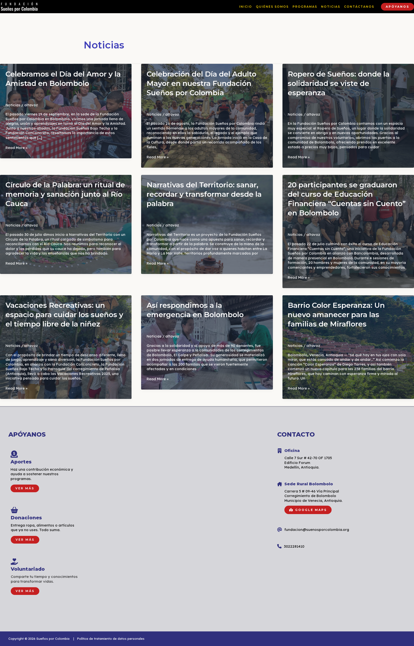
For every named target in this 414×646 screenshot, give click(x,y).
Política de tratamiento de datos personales (110, 638)
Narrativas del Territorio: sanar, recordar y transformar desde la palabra (204, 194)
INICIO (245, 6)
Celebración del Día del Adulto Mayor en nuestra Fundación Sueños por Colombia (201, 83)
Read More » (16, 147)
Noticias (13, 105)
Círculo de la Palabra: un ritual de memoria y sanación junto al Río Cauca (65, 194)
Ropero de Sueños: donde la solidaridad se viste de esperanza (339, 83)
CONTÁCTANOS (359, 6)
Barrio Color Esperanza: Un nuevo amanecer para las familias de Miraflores (336, 314)
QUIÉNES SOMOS (272, 6)
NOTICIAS (330, 6)
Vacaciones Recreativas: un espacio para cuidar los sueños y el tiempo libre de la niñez (64, 314)
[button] (397, 7)
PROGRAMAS (305, 6)
